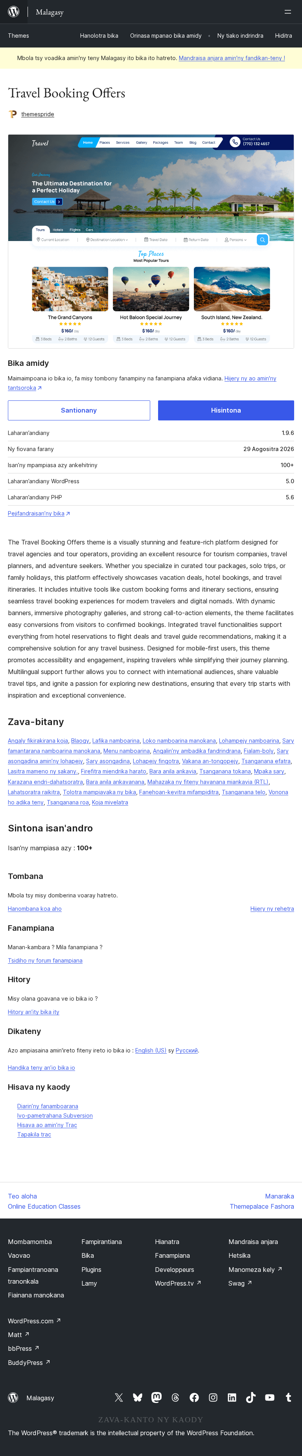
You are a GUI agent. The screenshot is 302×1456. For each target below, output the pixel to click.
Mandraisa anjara (253, 1242)
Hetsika (239, 1255)
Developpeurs (174, 1269)
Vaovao (19, 1255)
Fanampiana (172, 1255)
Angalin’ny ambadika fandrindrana (197, 750)
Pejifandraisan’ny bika (36, 513)
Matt (19, 1335)
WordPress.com (34, 1321)
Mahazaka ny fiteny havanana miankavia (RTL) (208, 781)
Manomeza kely (255, 1269)
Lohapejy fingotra (156, 761)
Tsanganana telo (243, 792)
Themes (18, 35)
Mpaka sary (269, 771)
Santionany (79, 410)
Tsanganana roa (68, 802)
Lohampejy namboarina (249, 740)
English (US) (151, 1050)
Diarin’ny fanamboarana (47, 1106)
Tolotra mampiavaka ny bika (99, 792)
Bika (87, 1255)
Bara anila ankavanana (115, 781)
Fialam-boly (259, 750)
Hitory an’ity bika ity (33, 1011)
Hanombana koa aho (35, 908)
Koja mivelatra (110, 802)
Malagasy (40, 1398)
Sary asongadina (108, 761)
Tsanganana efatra (266, 761)
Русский (187, 1050)
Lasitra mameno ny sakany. (43, 771)
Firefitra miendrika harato (113, 771)
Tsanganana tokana (225, 771)
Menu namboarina (126, 750)
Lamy (89, 1283)
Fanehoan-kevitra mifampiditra (179, 792)
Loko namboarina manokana (179, 740)
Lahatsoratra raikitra (34, 792)
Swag (240, 1283)
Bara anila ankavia (172, 771)
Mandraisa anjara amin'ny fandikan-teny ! (232, 58)
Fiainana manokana (36, 1295)
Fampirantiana (101, 1242)
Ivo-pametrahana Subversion (55, 1115)
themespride (37, 114)
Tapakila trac (34, 1134)
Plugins (91, 1269)
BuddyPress (29, 1362)
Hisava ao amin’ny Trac (47, 1125)
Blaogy (80, 740)
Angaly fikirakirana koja (38, 740)
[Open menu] (289, 12)
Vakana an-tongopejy (210, 761)
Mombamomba (30, 1242)
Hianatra (167, 1242)
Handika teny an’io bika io (41, 1067)
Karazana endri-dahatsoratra (45, 781)
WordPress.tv (178, 1283)
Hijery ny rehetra (272, 908)
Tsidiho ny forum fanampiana (45, 960)
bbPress (24, 1348)
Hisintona (226, 410)
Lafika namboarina (116, 740)
